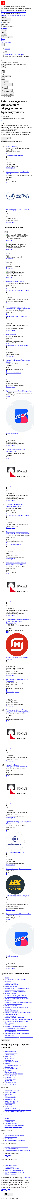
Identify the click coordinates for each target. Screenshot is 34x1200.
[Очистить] (3, 66)
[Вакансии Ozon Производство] (19, 416)
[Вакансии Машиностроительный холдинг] (19, 885)
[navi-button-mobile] (3, 44)
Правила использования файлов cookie (13, 15)
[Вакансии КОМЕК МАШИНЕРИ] (19, 842)
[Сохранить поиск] (3, 71)
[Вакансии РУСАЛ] (19, 473)
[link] (4, 34)
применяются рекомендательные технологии (16, 1178)
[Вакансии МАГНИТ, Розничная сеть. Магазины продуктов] (19, 645)
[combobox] (9, 62)
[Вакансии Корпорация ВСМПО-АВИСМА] (19, 196)
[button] (3, 39)
